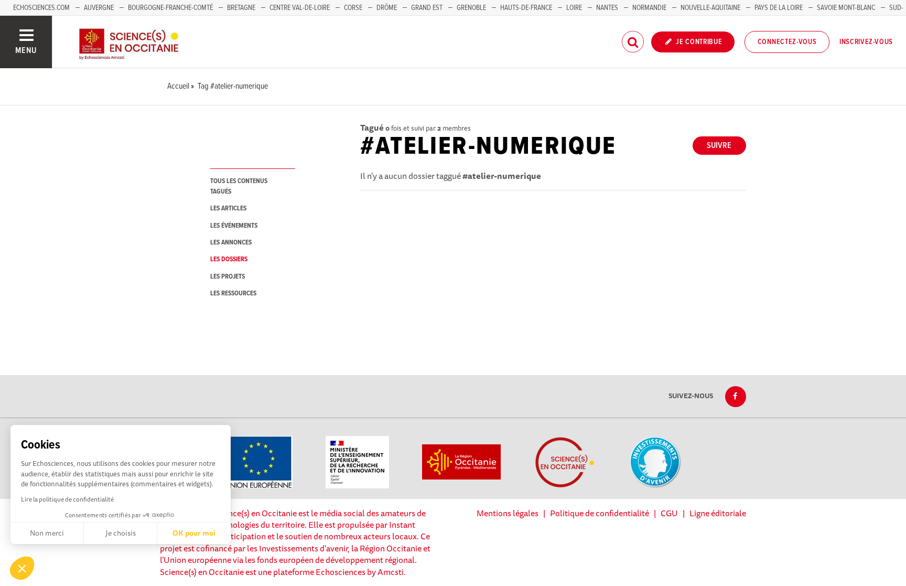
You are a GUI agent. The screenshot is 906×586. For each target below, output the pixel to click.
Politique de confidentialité (599, 513)
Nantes (607, 8)
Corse (353, 8)
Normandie (649, 8)
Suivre (719, 145)
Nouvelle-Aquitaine (710, 8)
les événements (233, 225)
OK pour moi (193, 533)
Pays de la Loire (778, 8)
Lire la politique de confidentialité (67, 499)
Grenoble (472, 8)
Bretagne (241, 8)
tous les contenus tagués (238, 186)
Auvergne (99, 8)
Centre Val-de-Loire (299, 8)
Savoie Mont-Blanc (846, 8)
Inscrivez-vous (866, 42)
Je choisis (120, 533)
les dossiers (228, 259)
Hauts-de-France (526, 8)
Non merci (47, 533)
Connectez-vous (787, 42)
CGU (669, 513)
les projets (227, 276)
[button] (22, 568)
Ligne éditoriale (717, 513)
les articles (228, 208)
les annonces (231, 242)
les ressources (233, 293)
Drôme (386, 8)
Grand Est (427, 8)
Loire (574, 8)
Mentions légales (507, 513)
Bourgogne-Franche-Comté (170, 8)
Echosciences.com (41, 8)
